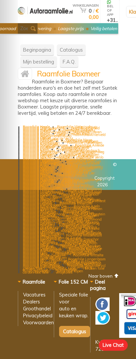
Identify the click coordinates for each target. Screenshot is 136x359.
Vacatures (34, 295)
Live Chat (113, 345)
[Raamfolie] (45, 20)
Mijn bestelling (38, 62)
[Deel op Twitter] (102, 323)
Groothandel (37, 308)
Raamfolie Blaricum (76, 203)
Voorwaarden (38, 322)
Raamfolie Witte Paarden (73, 186)
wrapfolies (64, 272)
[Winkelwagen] (83, 11)
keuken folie (94, 268)
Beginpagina (37, 50)
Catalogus (71, 50)
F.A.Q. (69, 62)
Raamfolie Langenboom (87, 259)
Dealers (31, 301)
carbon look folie (36, 272)
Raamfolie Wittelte (88, 255)
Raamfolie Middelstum (84, 235)
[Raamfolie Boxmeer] (25, 75)
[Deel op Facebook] (102, 309)
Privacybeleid (37, 315)
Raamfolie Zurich (73, 175)
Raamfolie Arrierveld (89, 134)
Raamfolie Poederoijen (84, 142)
